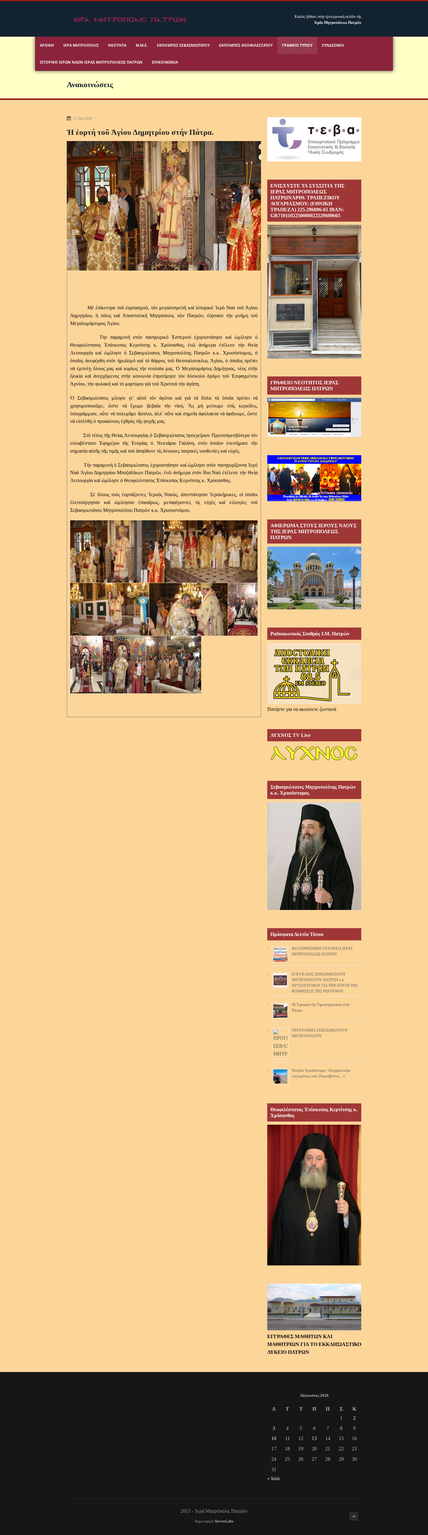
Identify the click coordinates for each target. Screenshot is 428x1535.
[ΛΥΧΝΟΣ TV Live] (314, 761)
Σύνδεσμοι (333, 45)
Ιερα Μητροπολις (81, 45)
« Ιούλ (273, 1478)
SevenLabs (224, 1521)
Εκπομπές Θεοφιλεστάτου (246, 45)
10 (273, 1438)
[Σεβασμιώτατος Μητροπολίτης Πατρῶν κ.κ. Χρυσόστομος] (314, 908)
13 (314, 1438)
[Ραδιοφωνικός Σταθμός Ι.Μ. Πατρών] (314, 673)
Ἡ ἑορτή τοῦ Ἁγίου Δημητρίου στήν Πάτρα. (140, 132)
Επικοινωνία (165, 62)
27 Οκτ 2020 (82, 118)
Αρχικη (47, 45)
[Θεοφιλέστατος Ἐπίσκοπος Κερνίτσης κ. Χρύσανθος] (314, 1263)
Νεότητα (117, 45)
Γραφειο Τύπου (297, 45)
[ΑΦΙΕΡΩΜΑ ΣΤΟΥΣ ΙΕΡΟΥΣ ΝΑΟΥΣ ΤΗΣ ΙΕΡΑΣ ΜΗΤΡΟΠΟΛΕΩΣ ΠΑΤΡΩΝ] (314, 607)
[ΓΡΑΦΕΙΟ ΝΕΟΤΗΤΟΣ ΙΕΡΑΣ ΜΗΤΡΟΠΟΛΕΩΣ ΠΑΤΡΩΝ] (314, 435)
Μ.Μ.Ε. (142, 45)
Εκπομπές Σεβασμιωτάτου (183, 45)
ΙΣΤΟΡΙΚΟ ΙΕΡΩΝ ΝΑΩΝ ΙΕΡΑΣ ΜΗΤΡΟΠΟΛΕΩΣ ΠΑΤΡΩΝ (91, 62)
